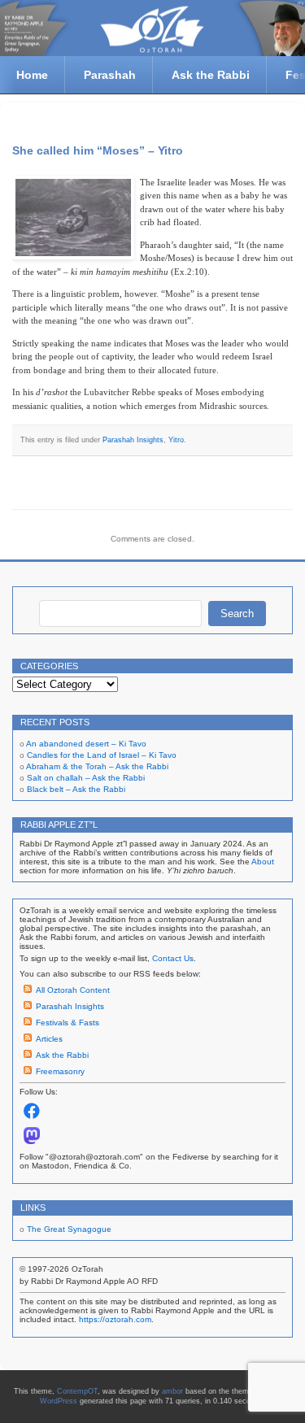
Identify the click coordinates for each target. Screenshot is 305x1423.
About (262, 861)
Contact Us (173, 958)
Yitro (176, 440)
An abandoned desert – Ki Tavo (86, 743)
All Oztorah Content (73, 990)
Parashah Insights (132, 440)
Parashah (110, 74)
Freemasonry (60, 1071)
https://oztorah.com (115, 1319)
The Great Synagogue (69, 1229)
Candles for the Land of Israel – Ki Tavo (101, 755)
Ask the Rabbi (211, 74)
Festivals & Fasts (67, 1022)
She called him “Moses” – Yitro (97, 150)
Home (32, 74)
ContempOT (77, 1391)
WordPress (58, 1401)
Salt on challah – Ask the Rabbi (86, 777)
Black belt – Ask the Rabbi (76, 789)
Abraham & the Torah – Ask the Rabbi (97, 766)
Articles (49, 1038)
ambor (172, 1391)
